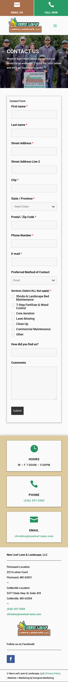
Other (19, 334)
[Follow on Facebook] (11, 659)
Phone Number (22, 235)
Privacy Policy (53, 673)
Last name (19, 124)
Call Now (51, 12)
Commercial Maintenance (33, 329)
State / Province (23, 198)
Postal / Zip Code (23, 217)
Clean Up (22, 324)
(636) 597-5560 (34, 500)
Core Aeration (25, 313)
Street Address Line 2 (25, 161)
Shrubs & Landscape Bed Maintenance (32, 298)
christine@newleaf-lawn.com (34, 536)
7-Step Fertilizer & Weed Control (32, 306)
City (14, 180)
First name (19, 106)
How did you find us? (24, 344)
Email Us (17, 12)
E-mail (16, 253)
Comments (18, 362)
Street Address (22, 143)
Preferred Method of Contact (30, 272)
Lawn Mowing (25, 318)
